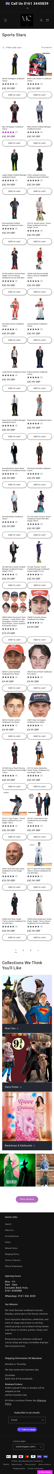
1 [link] (16, 950)
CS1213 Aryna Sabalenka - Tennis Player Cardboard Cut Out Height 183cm (38, 770)
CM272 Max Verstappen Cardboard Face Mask (36, 721)
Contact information (35, 1468)
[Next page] (38, 950)
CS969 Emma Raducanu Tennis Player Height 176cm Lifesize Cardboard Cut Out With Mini (39, 921)
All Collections (12, 1236)
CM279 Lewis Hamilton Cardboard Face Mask (11, 673)
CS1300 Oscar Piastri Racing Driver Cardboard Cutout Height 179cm (14, 770)
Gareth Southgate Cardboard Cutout (13, 80)
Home (8, 1242)
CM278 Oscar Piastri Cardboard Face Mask (39, 673)
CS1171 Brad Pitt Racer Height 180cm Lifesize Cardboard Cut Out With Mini (39, 871)
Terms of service (44, 1464)
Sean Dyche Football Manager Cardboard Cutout (14, 421)
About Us (9, 1230)
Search (8, 1224)
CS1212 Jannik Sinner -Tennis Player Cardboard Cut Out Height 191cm (39, 225)
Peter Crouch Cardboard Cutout (39, 420)
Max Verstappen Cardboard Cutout (12, 128)
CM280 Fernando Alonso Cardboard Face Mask (36, 618)
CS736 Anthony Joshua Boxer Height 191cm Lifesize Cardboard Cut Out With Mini (13, 276)
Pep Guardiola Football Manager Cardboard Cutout (12, 224)
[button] (6, 20)
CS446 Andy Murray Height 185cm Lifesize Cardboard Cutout (37, 276)
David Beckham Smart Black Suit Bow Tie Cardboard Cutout (14, 469)
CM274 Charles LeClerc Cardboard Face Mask (11, 721)
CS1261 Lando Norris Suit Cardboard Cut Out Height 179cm (37, 820)
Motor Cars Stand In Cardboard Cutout (39, 80)
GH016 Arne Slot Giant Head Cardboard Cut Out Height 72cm (13, 871)
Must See (10, 1028)
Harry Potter (12, 1087)
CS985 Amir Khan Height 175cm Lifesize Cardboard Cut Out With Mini (14, 921)
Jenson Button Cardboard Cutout (37, 325)
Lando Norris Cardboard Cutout (14, 372)
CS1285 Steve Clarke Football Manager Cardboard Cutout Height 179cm (13, 569)
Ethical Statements (13, 1266)
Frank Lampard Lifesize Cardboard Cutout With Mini (38, 176)
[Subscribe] (42, 1420)
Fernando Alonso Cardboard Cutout (13, 325)
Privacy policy (30, 1464)
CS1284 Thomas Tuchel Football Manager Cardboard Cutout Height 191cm (38, 569)
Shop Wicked (27, 1199)
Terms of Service (13, 1260)
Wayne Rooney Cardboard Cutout (37, 373)
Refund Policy (11, 1248)
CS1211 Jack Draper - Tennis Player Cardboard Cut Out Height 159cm (13, 820)
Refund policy (17, 1464)
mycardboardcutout (25, 1461)
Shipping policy (19, 1468)
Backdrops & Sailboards (18, 1145)
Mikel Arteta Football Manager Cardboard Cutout (39, 128)
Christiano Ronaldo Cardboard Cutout (38, 469)
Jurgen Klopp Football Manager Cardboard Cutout (14, 176)
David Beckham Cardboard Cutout (12, 518)
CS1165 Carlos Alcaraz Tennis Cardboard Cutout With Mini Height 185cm (39, 519)
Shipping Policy (12, 1254)
